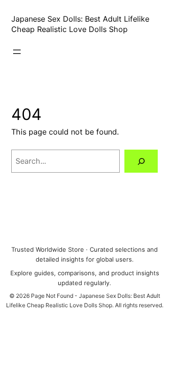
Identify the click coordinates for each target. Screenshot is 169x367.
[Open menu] (17, 51)
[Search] (141, 161)
